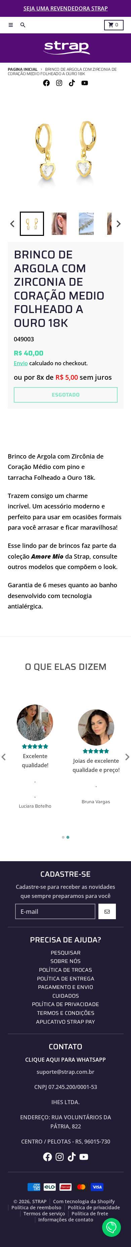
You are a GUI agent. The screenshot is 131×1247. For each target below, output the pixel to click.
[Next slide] (118, 223)
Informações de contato (65, 1220)
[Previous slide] (4, 757)
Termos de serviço (44, 1214)
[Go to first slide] (127, 757)
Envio (21, 363)
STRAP (39, 1201)
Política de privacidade (94, 1208)
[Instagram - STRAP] (59, 83)
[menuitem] (32, 224)
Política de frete (90, 1214)
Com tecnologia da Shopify (84, 1201)
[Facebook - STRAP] (46, 83)
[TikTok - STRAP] (72, 83)
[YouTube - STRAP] (85, 83)
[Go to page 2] (68, 837)
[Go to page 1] (63, 837)
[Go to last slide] (13, 223)
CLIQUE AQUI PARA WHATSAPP (65, 1059)
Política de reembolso (36, 1208)
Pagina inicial (23, 69)
